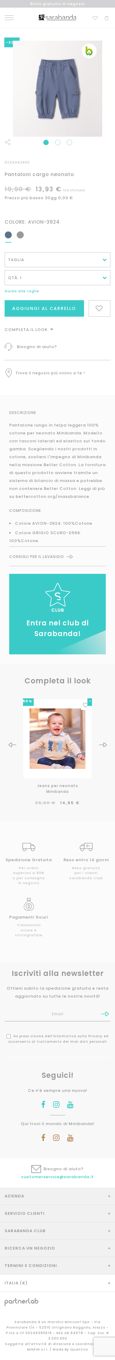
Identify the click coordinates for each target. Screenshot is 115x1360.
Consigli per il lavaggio (36, 556)
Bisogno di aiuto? (37, 347)
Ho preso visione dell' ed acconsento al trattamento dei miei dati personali (58, 1039)
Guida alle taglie (22, 291)
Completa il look (27, 330)
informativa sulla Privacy (77, 1036)
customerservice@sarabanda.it (57, 1177)
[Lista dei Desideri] (95, 17)
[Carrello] (106, 17)
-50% (26, 701)
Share (8, 142)
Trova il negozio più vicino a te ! (50, 373)
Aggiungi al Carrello (44, 308)
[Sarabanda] (57, 17)
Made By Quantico (70, 1349)
